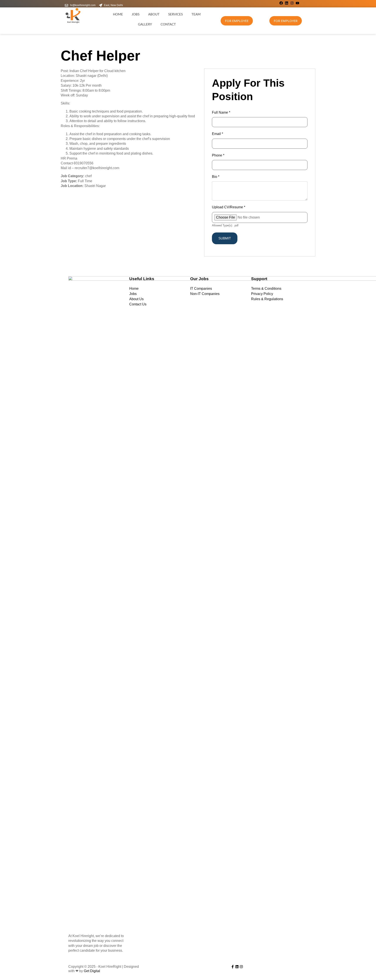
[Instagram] (292, 3)
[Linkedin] (286, 3)
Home (118, 14)
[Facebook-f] (232, 966)
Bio (215, 176)
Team (196, 14)
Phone (218, 155)
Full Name (221, 112)
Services (175, 14)
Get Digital (92, 971)
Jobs (135, 14)
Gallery (145, 24)
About (153, 14)
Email (217, 134)
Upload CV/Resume (228, 207)
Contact (168, 24)
